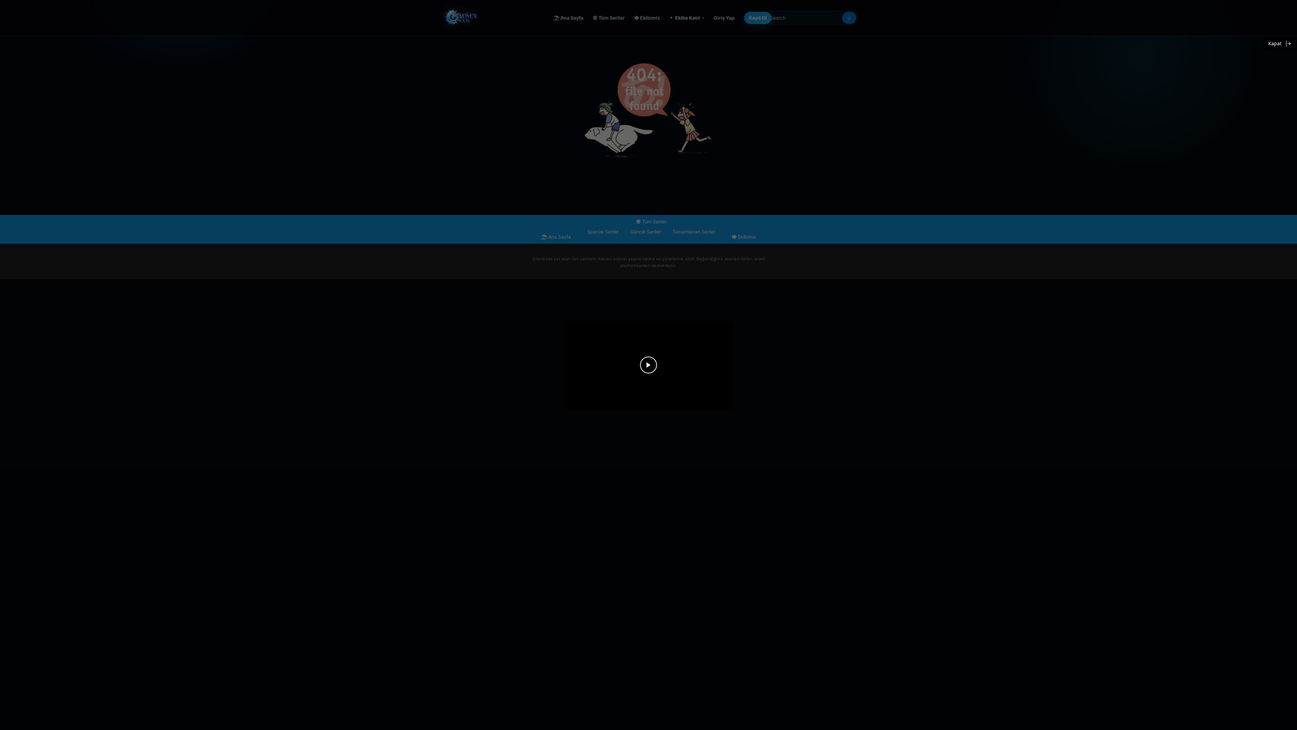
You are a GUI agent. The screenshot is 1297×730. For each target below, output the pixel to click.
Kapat (1274, 43)
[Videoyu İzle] (648, 365)
